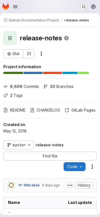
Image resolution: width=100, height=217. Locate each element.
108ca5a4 (30, 185)
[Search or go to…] (84, 6)
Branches (62, 86)
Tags (16, 95)
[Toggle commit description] (70, 185)
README (18, 110)
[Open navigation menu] (15, 6)
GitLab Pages (83, 110)
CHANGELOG (48, 110)
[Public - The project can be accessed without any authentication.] (66, 38)
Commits (24, 86)
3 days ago (51, 185)
